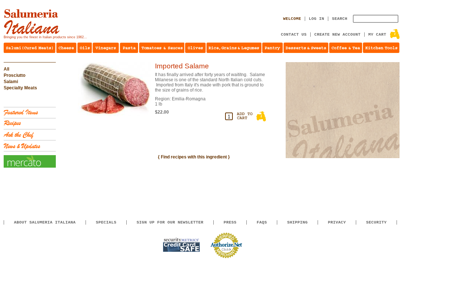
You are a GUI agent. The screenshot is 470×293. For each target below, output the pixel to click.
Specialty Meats (20, 87)
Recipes (30, 123)
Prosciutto (14, 75)
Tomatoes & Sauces (161, 47)
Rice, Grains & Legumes (233, 47)
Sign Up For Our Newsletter (170, 222)
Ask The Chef (30, 134)
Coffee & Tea (345, 47)
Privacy (337, 222)
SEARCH (339, 19)
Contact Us (294, 34)
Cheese (66, 47)
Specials (106, 222)
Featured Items (30, 112)
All (6, 69)
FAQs (262, 222)
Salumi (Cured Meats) (29, 47)
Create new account (337, 34)
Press (230, 222)
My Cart (377, 34)
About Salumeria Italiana (45, 222)
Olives (195, 47)
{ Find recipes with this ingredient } (194, 157)
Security (376, 222)
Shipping (297, 222)
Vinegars (106, 47)
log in (316, 19)
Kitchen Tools (381, 47)
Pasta (129, 47)
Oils (84, 47)
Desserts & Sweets (305, 47)
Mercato (30, 161)
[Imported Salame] (114, 114)
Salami (11, 81)
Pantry (272, 47)
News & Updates (30, 145)
